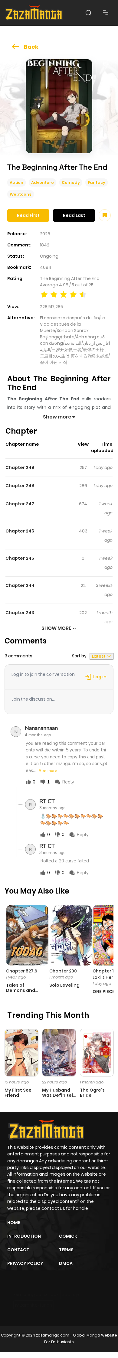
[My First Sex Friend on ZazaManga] (21, 1052)
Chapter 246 (19, 531)
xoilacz (51, 1294)
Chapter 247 (19, 504)
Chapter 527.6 (21, 971)
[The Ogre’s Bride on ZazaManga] (96, 1052)
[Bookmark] (105, 215)
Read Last (74, 215)
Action (16, 182)
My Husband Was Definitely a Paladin (59, 1095)
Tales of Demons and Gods (20, 990)
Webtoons (20, 194)
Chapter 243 (19, 613)
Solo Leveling (64, 985)
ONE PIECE (104, 991)
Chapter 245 (19, 558)
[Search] (88, 13)
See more (48, 770)
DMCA (66, 1263)
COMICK (68, 1236)
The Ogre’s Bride (92, 1092)
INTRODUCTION (24, 1236)
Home (13, 1223)
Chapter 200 (63, 971)
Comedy (71, 182)
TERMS (66, 1250)
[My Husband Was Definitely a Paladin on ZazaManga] (59, 1052)
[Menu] (105, 12)
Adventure (42, 182)
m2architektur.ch (33, 1305)
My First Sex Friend (18, 1092)
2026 (45, 234)
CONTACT (18, 1250)
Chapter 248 (19, 486)
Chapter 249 (19, 467)
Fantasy (96, 182)
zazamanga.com (52, 1335)
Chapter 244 (19, 585)
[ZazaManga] (34, 13)
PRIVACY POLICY (25, 1263)
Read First (28, 215)
